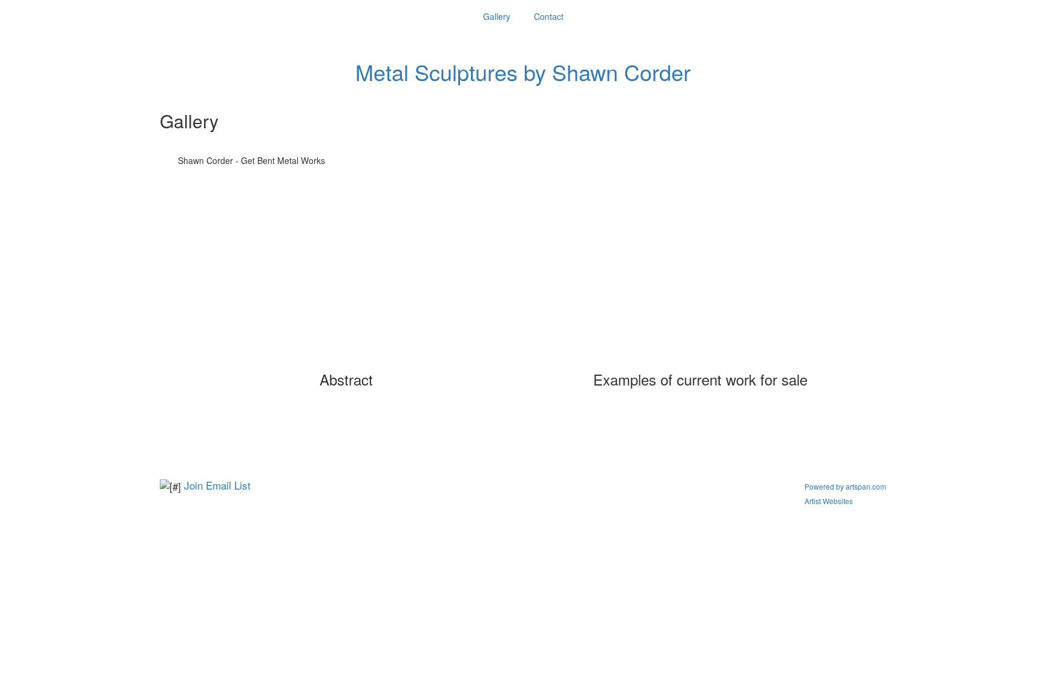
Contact (549, 16)
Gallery (496, 16)
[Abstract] (346, 283)
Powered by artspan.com (845, 486)
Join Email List (217, 485)
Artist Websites (828, 501)
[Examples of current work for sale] (700, 283)
